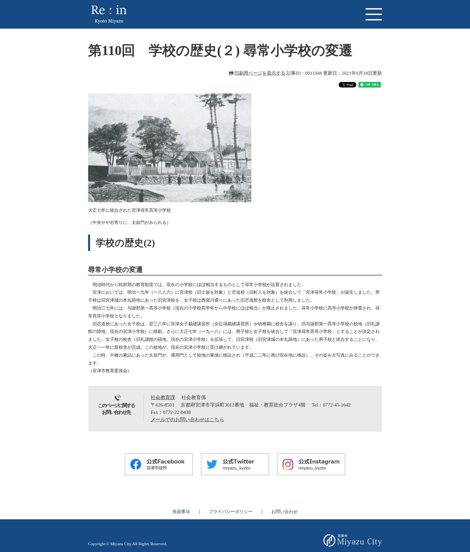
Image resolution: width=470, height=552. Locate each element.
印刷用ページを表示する (259, 73)
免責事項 (181, 511)
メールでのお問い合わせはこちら (187, 419)
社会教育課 (163, 397)
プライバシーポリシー (230, 511)
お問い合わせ (284, 511)
